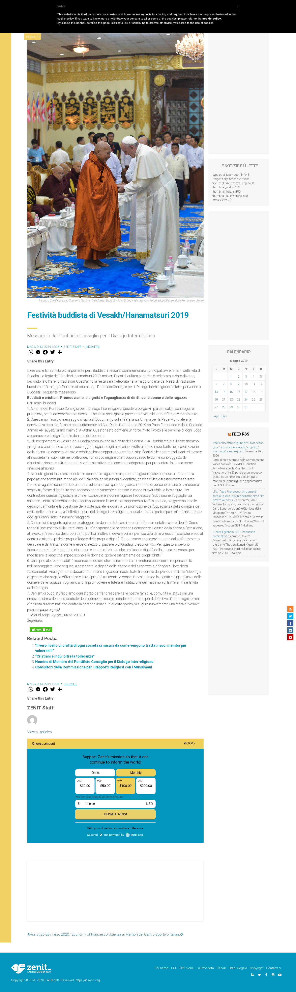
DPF (174, 968)
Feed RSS (240, 434)
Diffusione (187, 968)
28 (223, 407)
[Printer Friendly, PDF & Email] (41, 629)
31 (246, 407)
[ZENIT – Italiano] (31, 968)
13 (216, 391)
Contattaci (273, 968)
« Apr (215, 416)
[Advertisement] (115, 895)
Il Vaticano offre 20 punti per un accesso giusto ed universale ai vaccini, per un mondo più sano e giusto (238, 447)
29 (231, 407)
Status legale (238, 968)
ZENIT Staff (73, 346)
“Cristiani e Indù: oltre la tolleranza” (65, 656)
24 (246, 399)
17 (246, 391)
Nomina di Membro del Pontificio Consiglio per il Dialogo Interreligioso (94, 662)
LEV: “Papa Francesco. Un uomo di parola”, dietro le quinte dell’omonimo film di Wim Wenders (238, 496)
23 (238, 399)
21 (223, 399)
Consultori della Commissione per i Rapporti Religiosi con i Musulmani (93, 667)
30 (238, 407)
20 (216, 399)
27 (216, 407)
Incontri (32, 37)
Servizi (221, 968)
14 (223, 391)
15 (231, 391)
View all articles (39, 732)
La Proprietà (205, 968)
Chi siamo (161, 968)
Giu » (223, 416)
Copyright (256, 968)
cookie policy (211, 18)
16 (238, 391)
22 (231, 399)
